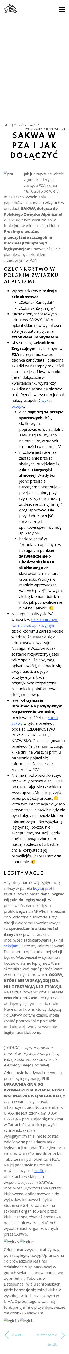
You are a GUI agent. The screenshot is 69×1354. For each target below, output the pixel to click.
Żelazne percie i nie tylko (47, 1340)
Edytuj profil (43, 888)
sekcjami (12, 945)
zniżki (39, 1170)
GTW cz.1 (17, 1335)
